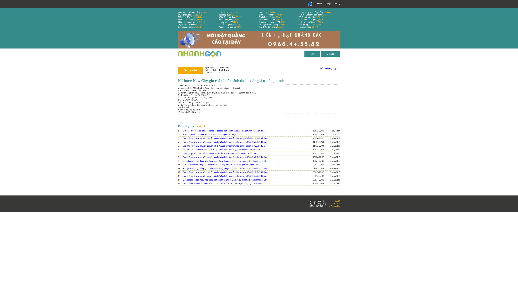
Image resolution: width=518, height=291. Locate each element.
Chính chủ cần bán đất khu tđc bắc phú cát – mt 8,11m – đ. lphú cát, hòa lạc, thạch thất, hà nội (223, 183)
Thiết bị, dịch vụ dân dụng (313, 15)
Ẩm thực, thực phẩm (271, 27)
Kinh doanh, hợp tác (231, 27)
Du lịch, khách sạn (270, 17)
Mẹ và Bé (267, 12)
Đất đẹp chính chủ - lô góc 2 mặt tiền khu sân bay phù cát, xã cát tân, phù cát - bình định (220, 165)
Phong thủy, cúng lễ (228, 19)
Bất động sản (228, 15)
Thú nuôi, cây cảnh (311, 17)
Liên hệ (336, 3)
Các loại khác (308, 27)
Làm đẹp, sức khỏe (271, 15)
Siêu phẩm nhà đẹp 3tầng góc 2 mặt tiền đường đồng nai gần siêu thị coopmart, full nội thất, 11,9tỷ (225, 161)
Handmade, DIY (228, 22)
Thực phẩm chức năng (271, 24)
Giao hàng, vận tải (310, 24)
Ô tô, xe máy (228, 12)
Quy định (328, 3)
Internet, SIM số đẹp (190, 19)
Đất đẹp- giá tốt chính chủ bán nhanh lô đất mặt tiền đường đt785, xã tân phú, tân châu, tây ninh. (224, 131)
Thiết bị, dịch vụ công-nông (314, 12)
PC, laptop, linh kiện (190, 15)
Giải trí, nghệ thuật (311, 22)
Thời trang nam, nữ (270, 19)
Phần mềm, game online (191, 22)
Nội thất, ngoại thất (230, 17)
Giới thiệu (318, 3)
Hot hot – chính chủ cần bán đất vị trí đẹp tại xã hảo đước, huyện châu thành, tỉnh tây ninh (221, 149)
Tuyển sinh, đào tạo (190, 24)
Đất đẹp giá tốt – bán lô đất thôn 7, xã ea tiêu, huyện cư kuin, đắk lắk (212, 134)
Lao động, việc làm (189, 27)
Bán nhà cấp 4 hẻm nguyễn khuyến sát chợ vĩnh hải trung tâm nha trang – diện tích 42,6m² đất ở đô (225, 138)
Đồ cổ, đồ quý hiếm (229, 24)
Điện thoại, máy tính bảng (192, 12)
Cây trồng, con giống (311, 19)
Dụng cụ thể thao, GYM (272, 22)
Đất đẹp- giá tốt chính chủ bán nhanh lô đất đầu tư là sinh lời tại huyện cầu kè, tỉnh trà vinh (221, 153)
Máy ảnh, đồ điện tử (190, 17)
